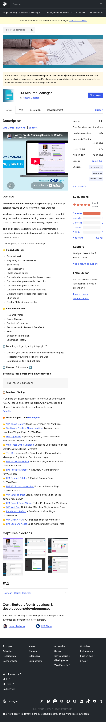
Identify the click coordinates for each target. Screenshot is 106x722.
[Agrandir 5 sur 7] (41, 562)
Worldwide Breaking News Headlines (24, 428)
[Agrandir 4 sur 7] (41, 552)
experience (97, 173)
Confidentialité (10, 661)
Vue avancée (79, 186)
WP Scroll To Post (15, 494)
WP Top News (13, 436)
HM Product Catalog (16, 478)
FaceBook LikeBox (16, 511)
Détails (9, 110)
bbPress (8, 684)
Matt (6, 679)
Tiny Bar (10, 453)
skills (100, 178)
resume (92, 178)
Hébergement (10, 656)
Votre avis (78, 237)
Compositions (35, 661)
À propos (7, 646)
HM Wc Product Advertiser (20, 486)
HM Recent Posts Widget (19, 503)
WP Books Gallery (15, 424)
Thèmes (33, 651)
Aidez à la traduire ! (78, 20)
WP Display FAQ (14, 519)
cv (91, 167)
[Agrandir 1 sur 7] (19, 541)
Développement (55, 110)
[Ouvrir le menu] (101, 4)
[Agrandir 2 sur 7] (19, 566)
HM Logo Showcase (16, 523)
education (98, 167)
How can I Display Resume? (17, 593)
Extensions (34, 656)
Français (13, 701)
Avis (21, 110)
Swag (84, 661)
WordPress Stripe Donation (20, 444)
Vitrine (32, 646)
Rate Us (7, 411)
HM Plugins (33, 417)
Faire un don (88, 656)
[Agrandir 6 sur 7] (64, 541)
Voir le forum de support (85, 263)
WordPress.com (12, 674)
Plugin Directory (10, 12)
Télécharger (95, 95)
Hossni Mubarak (31, 97)
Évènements (86, 651)
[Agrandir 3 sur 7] (41, 541)
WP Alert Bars (13, 507)
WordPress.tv (62, 665)
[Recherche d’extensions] (32, 30)
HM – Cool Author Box (17, 461)
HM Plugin (46, 626)
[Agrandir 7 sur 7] (64, 559)
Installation (35, 110)
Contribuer (85, 646)
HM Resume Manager (17, 469)
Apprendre (59, 646)
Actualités (8, 651)
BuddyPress (10, 689)
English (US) (97, 161)
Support (99, 110)
